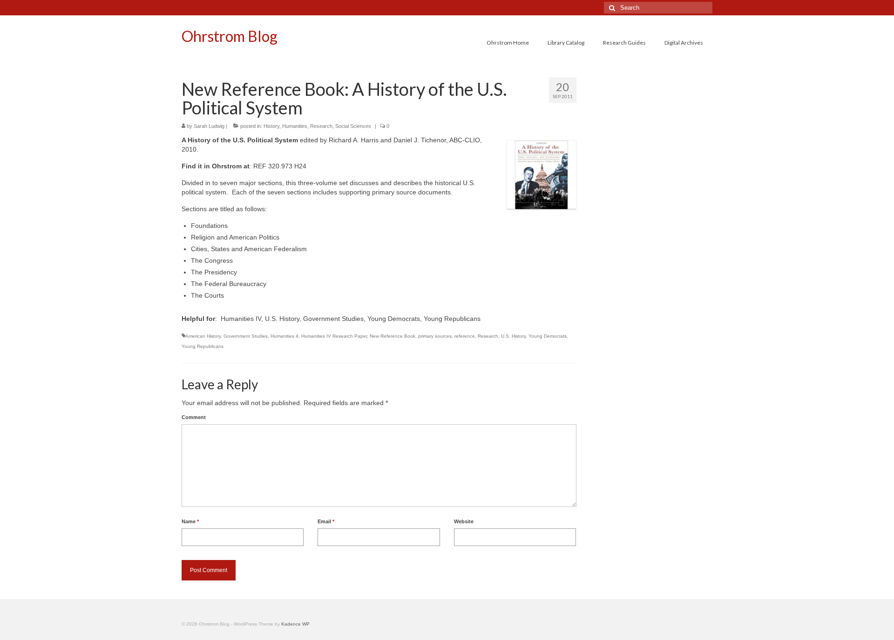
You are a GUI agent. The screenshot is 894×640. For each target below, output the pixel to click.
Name (190, 521)
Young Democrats (547, 336)
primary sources (435, 336)
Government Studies (246, 336)
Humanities (294, 126)
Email (326, 521)
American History (203, 336)
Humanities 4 (284, 336)
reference (464, 336)
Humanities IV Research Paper (334, 336)
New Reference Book (392, 336)
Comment (194, 417)
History (271, 126)
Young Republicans (203, 346)
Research (321, 126)
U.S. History (513, 336)
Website (464, 521)
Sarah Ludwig (209, 126)
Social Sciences (353, 126)
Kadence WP (295, 624)
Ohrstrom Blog (230, 36)
